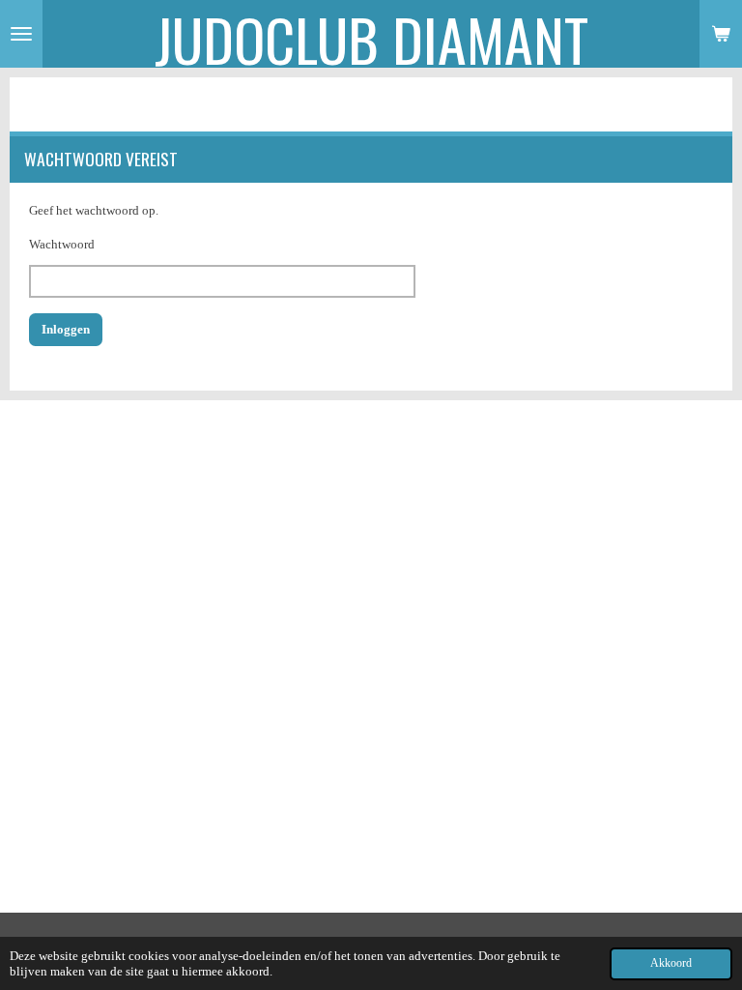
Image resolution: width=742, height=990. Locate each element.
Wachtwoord (62, 244)
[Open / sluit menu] (21, 34)
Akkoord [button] (671, 963)
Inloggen (66, 329)
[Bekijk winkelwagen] (720, 34)
